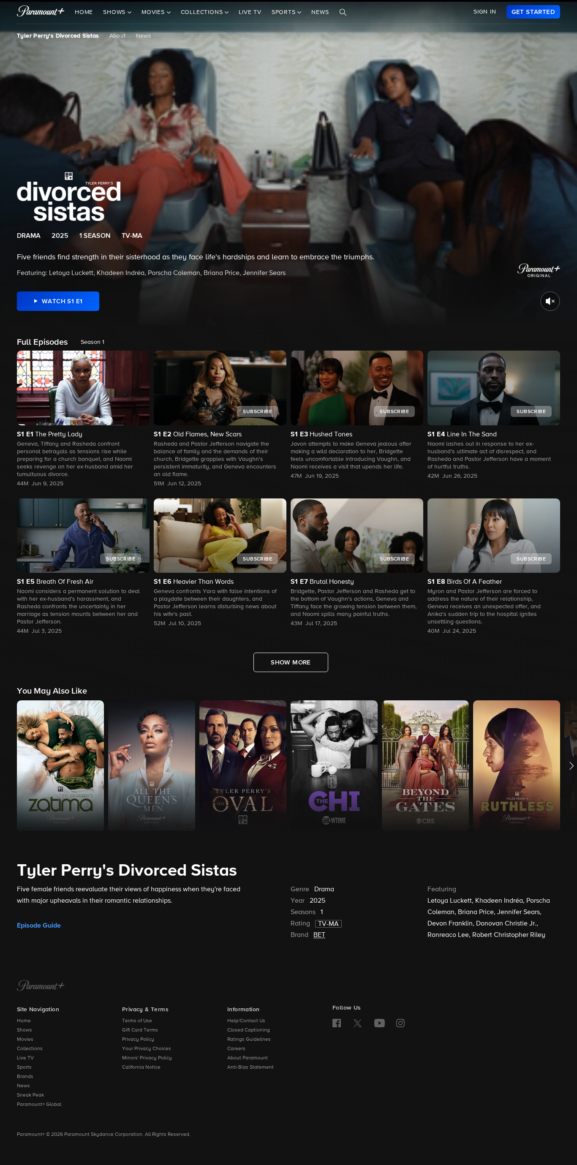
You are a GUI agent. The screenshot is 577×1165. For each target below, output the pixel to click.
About (117, 36)
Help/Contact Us (246, 1020)
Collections (30, 1048)
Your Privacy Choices (146, 1048)
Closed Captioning (248, 1030)
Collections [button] (203, 12)
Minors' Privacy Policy (147, 1058)
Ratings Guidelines (249, 1039)
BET (319, 935)
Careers (236, 1048)
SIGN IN (485, 12)
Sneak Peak (30, 1095)
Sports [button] (285, 12)
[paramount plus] (41, 11)
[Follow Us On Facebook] (336, 1023)
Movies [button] (154, 12)
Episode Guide (39, 925)
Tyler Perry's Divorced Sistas (58, 36)
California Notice (141, 1067)
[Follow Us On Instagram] (400, 1023)
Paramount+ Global (39, 1104)
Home (84, 12)
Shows (24, 1030)
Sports (24, 1067)
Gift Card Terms (140, 1030)
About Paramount (247, 1058)
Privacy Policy (138, 1039)
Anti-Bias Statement (250, 1067)
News (320, 12)
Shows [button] (115, 12)
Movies (25, 1039)
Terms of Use (137, 1020)
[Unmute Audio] (550, 301)
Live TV (250, 12)
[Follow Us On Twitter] (357, 1022)
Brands (25, 1076)
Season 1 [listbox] (92, 342)
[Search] (343, 12)
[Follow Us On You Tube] (379, 1023)
